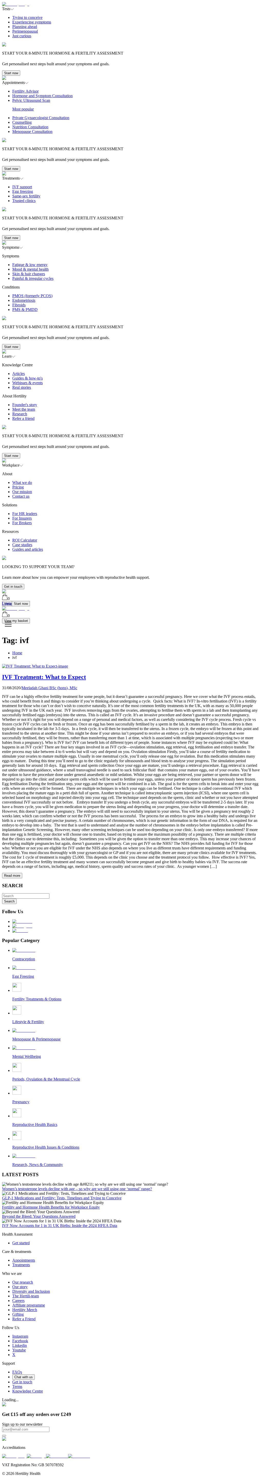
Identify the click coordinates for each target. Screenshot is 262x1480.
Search (9, 901)
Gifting (18, 1314)
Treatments (21, 1265)
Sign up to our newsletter (22, 1424)
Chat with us (23, 1377)
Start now (11, 73)
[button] (131, 43)
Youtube (19, 1350)
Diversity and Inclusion (31, 1291)
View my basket (16, 621)
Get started (21, 1243)
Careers (18, 1300)
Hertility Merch (24, 1310)
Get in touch (13, 586)
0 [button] (9, 598)
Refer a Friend (24, 1319)
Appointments (23, 1260)
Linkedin (19, 1345)
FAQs (17, 1372)
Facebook (20, 1341)
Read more (12, 875)
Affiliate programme (28, 1305)
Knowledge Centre (27, 1391)
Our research (22, 1282)
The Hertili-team (25, 1296)
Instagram (20, 1336)
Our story (20, 1287)
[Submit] (4, 1435)
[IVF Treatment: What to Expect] (35, 666)
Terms (17, 1386)
